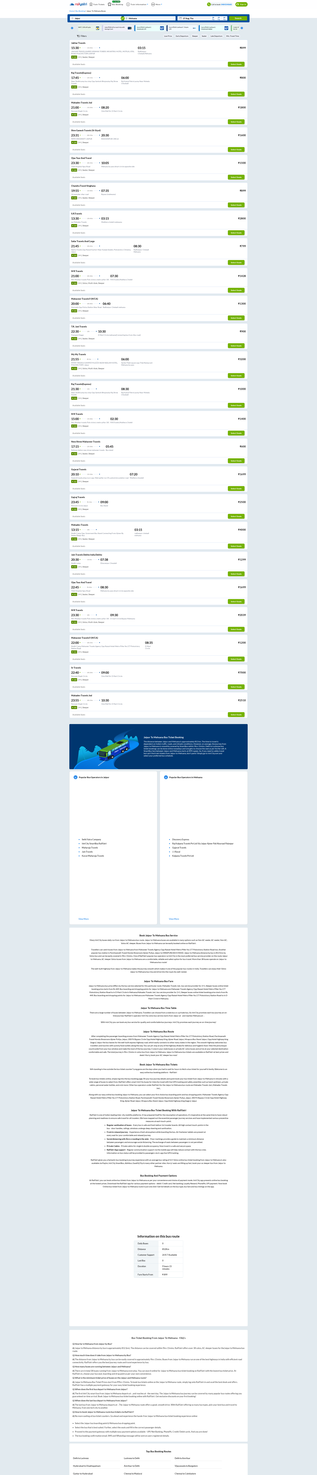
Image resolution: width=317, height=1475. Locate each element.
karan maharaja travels (93, 855)
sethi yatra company (91, 839)
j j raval (176, 851)
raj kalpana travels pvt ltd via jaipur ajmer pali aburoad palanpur (203, 843)
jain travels (87, 851)
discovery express (180, 839)
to (81, 1458)
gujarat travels (179, 847)
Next (241, 28)
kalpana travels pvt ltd (183, 855)
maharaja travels (90, 847)
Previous (71, 28)
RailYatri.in (77, 1373)
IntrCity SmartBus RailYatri (94, 843)
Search (238, 18)
